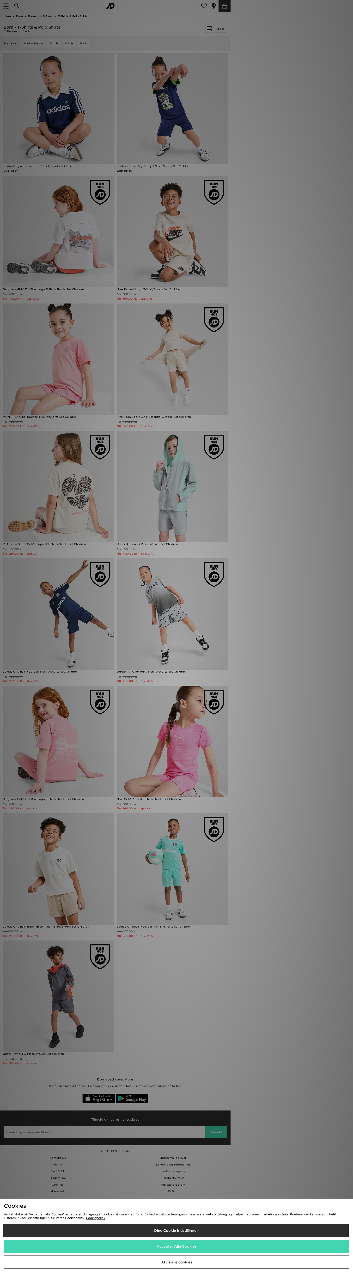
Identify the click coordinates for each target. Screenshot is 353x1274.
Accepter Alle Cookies (176, 1246)
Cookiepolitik (95, 1218)
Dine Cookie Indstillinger (176, 1230)
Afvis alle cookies (176, 1262)
